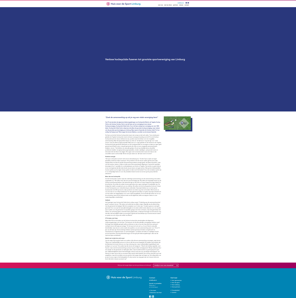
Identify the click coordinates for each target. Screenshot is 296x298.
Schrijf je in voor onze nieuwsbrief (163, 265)
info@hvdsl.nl (181, 2)
